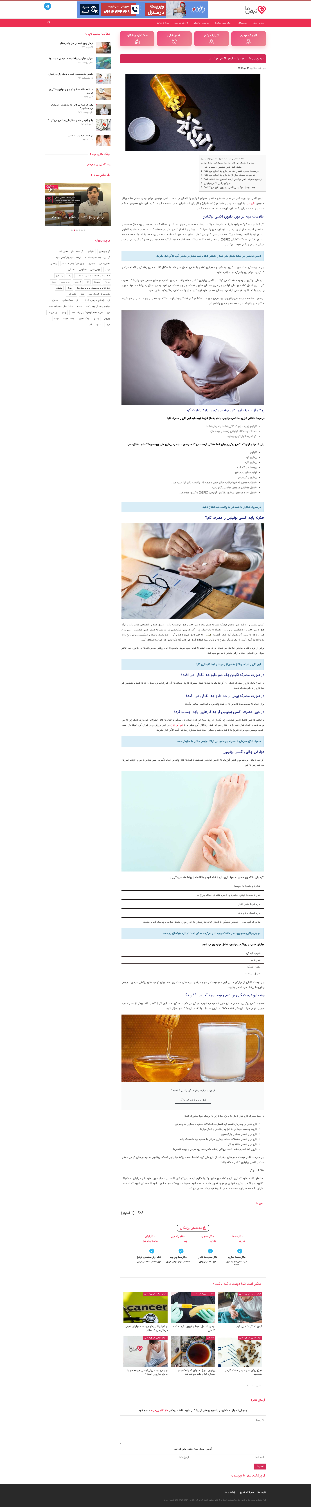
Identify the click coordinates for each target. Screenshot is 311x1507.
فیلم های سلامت (223, 23)
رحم (69, 276)
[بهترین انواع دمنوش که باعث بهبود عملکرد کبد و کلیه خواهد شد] (193, 1351)
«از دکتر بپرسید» (159, 1410)
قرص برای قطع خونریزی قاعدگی (96, 300)
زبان (87, 282)
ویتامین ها (52, 312)
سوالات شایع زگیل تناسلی (80, 136)
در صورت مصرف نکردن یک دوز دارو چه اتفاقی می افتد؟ (231, 171)
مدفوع (55, 300)
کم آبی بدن (176, 725)
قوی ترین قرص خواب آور (192, 1100)
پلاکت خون (84, 318)
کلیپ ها (261, 1492)
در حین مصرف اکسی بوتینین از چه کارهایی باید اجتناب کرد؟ (233, 179)
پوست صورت (69, 318)
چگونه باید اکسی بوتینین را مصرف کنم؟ (223, 167)
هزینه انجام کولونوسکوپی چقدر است (87, 312)
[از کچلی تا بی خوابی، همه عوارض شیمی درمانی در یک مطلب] (145, 1307)
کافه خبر (211, 1337)
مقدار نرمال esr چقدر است (61, 306)
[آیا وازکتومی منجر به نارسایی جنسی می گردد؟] (103, 125)
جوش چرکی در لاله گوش (89, 270)
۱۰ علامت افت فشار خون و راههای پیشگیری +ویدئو (71, 91)
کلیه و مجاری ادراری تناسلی (250, 1294)
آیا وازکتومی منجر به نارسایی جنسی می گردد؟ (70, 120)
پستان (96, 318)
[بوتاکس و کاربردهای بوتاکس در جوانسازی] (78, 204)
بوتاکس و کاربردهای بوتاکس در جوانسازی (78, 217)
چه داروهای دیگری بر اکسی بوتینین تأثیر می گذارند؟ (229, 188)
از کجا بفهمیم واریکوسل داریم (68, 257)
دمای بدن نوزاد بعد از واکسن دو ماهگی (93, 276)
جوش (107, 270)
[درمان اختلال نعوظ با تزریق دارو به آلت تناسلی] (193, 1307)
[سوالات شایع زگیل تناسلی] (103, 140)
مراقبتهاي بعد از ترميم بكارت (98, 306)
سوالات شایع (163, 23)
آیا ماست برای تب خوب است (70, 251)
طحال (69, 288)
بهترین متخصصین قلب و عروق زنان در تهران (70, 74)
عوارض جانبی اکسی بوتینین (217, 183)
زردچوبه (77, 282)
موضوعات (242, 23)
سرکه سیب (65, 282)
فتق (82, 294)
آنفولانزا (91, 251)
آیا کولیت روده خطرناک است (97, 257)
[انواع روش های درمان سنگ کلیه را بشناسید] (240, 1351)
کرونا (108, 324)
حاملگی (71, 270)
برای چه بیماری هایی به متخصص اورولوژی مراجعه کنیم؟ (71, 107)
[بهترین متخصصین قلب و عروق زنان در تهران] (103, 78)
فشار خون (72, 294)
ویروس (107, 318)
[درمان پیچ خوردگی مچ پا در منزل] (103, 47)
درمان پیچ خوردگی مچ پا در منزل (76, 43)
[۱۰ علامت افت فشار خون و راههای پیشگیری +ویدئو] (103, 94)
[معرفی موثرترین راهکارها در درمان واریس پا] (103, 63)
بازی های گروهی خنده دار (73, 263)
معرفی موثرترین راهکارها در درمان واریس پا (71, 59)
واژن (64, 312)
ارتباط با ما (230, 1492)
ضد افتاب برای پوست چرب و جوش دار (93, 288)
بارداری (92, 263)
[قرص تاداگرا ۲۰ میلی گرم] (240, 1307)
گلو (90, 324)
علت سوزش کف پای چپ (99, 294)
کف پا (98, 324)
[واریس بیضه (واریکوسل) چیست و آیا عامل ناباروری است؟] (145, 1351)
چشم (56, 318)
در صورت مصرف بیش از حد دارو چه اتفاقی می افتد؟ (229, 175)
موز (108, 312)
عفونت (59, 288)
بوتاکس (53, 263)
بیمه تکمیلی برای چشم (99, 164)
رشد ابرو (59, 276)
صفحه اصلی (258, 23)
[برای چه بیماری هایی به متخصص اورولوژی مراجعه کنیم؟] (103, 109)
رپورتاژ (107, 282)
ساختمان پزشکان (201, 23)
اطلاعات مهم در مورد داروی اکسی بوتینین (224, 159)
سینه (54, 282)
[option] (237, 1250)
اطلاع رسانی (104, 263)
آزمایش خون (104, 251)
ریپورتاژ (97, 282)
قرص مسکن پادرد (70, 300)
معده (79, 306)
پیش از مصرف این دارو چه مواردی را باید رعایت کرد (229, 163)
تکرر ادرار (250, 203)
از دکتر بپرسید (181, 23)
